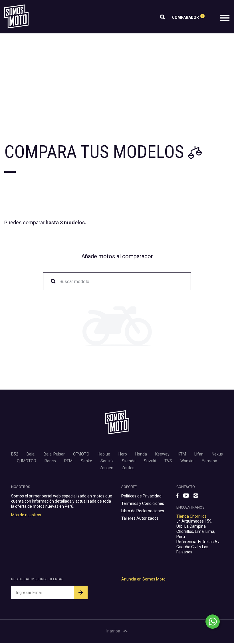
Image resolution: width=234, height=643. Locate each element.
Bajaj (31, 454)
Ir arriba (113, 631)
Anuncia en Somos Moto (143, 579)
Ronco (50, 461)
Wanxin (186, 461)
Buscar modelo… (75, 281)
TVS (168, 461)
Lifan (198, 454)
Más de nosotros (26, 515)
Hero (122, 454)
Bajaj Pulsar (54, 454)
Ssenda (129, 461)
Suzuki (150, 461)
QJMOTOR (26, 461)
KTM (182, 454)
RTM (68, 461)
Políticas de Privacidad (141, 496)
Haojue (104, 454)
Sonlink (107, 461)
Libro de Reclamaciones (142, 511)
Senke (86, 461)
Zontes (128, 467)
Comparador (187, 17)
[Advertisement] (117, 76)
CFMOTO (81, 454)
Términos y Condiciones (142, 503)
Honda (141, 454)
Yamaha (209, 461)
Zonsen (106, 467)
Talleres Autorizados (140, 518)
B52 (14, 454)
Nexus (217, 454)
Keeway (162, 454)
